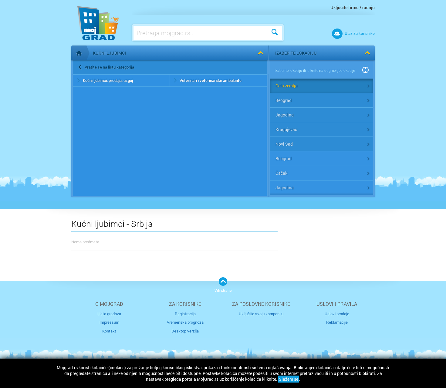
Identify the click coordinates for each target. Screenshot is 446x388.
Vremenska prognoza (185, 322)
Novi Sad (284, 144)
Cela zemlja (286, 86)
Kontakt (109, 331)
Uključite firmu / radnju (352, 7)
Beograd (283, 100)
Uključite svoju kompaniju (261, 313)
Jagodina (284, 115)
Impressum (109, 322)
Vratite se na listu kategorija (109, 67)
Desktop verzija (185, 331)
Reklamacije (337, 322)
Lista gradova (109, 313)
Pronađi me (365, 70)
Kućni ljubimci (109, 53)
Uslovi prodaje (337, 313)
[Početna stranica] (78, 53)
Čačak (281, 173)
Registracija (185, 313)
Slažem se (288, 379)
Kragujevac (286, 129)
